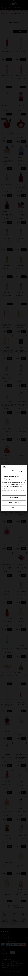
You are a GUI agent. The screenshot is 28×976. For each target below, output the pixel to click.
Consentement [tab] (6, 471)
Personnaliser (13, 502)
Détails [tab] (14, 471)
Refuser (14, 507)
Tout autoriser (14, 497)
